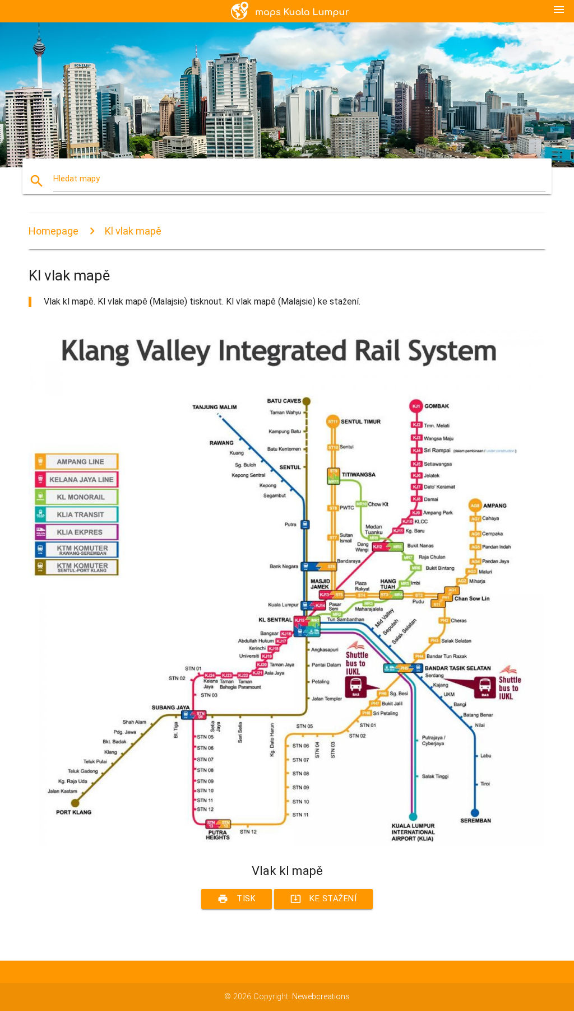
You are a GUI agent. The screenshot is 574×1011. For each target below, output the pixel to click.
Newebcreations (321, 996)
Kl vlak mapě (133, 231)
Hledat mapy (76, 179)
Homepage (53, 231)
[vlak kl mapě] (287, 843)
